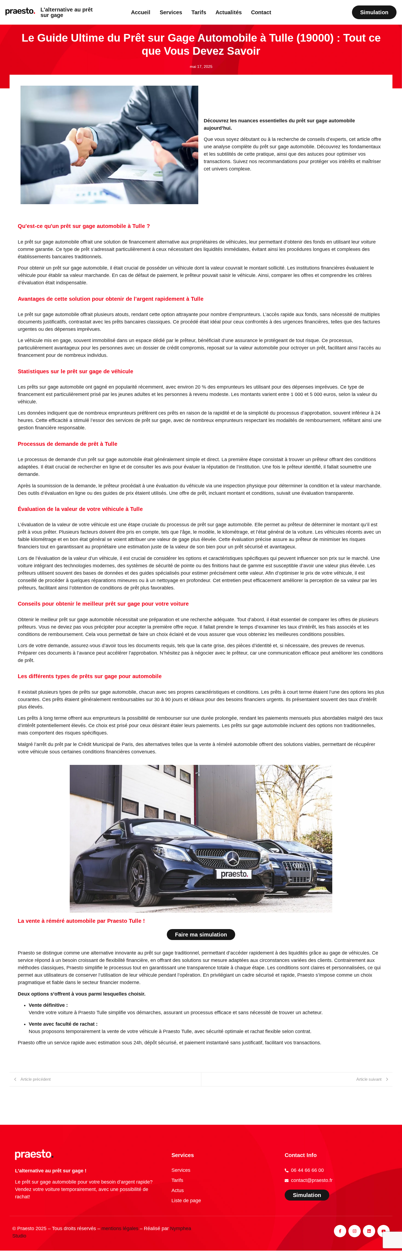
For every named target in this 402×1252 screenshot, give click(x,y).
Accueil (140, 12)
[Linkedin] (369, 1231)
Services (171, 12)
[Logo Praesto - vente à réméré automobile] (20, 11)
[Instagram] (354, 1231)
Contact (261, 12)
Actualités (228, 12)
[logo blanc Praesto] (34, 1154)
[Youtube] (383, 1231)
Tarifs (198, 12)
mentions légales (119, 1228)
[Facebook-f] (340, 1231)
